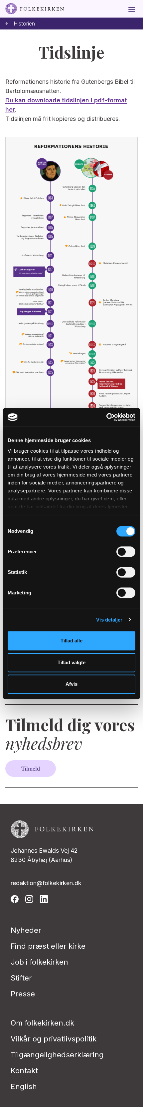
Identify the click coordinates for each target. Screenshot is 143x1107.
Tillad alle (71, 640)
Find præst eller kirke (48, 946)
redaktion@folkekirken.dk (46, 883)
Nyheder (26, 930)
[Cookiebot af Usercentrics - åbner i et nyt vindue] (106, 417)
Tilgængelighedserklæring (57, 1055)
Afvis (71, 684)
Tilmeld (30, 768)
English (24, 1086)
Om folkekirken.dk (42, 1023)
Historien (24, 24)
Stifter (21, 978)
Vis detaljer (109, 620)
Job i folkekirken (39, 962)
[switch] (125, 551)
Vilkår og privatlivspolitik (53, 1039)
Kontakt (24, 1071)
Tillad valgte (71, 662)
